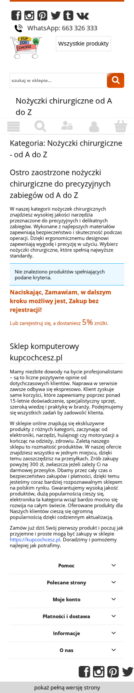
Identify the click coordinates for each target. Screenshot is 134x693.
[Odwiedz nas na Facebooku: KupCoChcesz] (16, 17)
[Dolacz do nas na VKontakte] (82, 17)
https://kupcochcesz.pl (35, 539)
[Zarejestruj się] (93, 126)
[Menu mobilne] (13, 126)
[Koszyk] (120, 126)
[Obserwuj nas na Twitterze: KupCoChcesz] (55, 17)
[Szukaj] (115, 80)
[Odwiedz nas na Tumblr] (68, 17)
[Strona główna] (26, 48)
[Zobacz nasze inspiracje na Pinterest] (42, 17)
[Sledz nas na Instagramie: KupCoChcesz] (29, 17)
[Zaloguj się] (67, 125)
